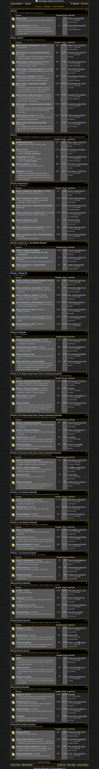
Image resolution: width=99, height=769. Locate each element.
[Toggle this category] (86, 10)
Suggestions (20, 171)
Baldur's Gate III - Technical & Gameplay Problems (34, 104)
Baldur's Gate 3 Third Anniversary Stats (82, 45)
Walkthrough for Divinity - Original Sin (81, 302)
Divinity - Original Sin (19, 273)
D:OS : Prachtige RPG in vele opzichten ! (82, 754)
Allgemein (19, 628)
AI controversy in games (76, 149)
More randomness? (74, 324)
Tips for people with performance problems (83, 544)
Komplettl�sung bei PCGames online (81, 530)
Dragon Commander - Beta (25, 354)
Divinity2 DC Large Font (76, 514)
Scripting (37, 252)
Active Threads (58, 6)
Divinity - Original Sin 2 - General (27, 198)
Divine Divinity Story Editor (77, 716)
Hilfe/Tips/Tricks (22, 437)
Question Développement (77, 560)
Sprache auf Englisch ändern (78, 157)
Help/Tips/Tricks (21, 395)
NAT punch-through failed (77, 354)
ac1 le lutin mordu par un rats (78, 667)
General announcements (24, 142)
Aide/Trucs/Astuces (23, 475)
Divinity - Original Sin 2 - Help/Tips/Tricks (30, 213)
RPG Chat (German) (31, 160)
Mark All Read (27, 765)
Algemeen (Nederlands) (24, 754)
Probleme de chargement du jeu (79, 575)
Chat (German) (21, 157)
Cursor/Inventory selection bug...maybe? (82, 317)
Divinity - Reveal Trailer (76, 18)
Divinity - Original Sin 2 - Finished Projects (31, 265)
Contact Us (61, 765)
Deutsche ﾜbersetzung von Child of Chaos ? (83, 628)
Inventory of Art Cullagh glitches (79, 95)
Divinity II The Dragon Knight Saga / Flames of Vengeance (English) (36, 374)
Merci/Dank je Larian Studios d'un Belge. (82, 460)
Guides (32, 252)
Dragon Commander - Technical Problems (30, 361)
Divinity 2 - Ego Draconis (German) (24, 522)
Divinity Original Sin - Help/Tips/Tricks (29, 302)
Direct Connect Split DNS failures (79, 234)
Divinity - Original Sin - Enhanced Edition (30, 280)
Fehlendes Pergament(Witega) (78, 537)
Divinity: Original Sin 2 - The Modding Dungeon (29, 243)
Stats (42, 252)
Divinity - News (21, 18)
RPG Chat (28, 153)
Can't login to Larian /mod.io (77, 164)
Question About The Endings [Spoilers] (81, 213)
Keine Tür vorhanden (75, 444)
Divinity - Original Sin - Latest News (28, 288)
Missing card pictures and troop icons (81, 361)
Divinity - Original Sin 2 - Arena (26, 220)
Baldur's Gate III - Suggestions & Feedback (31, 83)
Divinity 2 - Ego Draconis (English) (24, 492)
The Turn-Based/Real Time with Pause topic (83, 122)
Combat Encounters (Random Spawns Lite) (83, 104)
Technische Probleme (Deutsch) (27, 746)
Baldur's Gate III (17, 38)
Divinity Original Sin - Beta (25, 324)
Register (76, 3)
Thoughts (71, 388)
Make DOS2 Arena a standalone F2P (81, 205)
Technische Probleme (23, 444)
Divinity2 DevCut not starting (78, 403)
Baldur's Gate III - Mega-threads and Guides (31, 122)
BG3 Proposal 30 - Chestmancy (79, 83)
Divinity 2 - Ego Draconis (24, 499)
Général (18, 658)
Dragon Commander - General (26, 347)
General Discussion (23, 25)
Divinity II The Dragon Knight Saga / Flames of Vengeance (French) (36, 453)
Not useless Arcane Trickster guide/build (82, 62)
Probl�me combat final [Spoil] (78, 467)
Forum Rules (16, 765)
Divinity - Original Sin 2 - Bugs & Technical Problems (34, 234)
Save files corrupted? (75, 612)
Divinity (14, 11)
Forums (28, 3)
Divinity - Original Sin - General (27, 295)
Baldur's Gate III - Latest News (26, 45)
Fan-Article (72, 437)
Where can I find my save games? (80, 702)
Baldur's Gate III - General (25, 115)
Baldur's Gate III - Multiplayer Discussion (30, 69)
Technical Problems (23, 612)
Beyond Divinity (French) (20, 651)
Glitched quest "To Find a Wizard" (80, 381)
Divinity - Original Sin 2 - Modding (27, 250)
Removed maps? (74, 220)
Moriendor (71, 694)
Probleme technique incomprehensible (81, 677)
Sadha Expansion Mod (76, 265)
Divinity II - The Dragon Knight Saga (28, 381)
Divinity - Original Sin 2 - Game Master (29, 227)
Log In (85, 3)
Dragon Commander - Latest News (28, 340)
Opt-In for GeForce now (76, 598)
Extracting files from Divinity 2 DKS (80, 423)
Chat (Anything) (36, 153)
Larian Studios (16, 3)
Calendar (47, 6)
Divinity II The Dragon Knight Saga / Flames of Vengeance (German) (36, 415)
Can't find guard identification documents (82, 605)
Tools (46, 252)
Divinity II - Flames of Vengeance (27, 388)
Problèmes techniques (24, 482)
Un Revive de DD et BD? (76, 658)
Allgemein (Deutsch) (23, 732)
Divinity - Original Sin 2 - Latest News (29, 191)
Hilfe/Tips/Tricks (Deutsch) (25, 739)
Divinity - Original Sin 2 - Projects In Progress (32, 257)
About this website (22, 164)
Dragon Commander (18, 332)
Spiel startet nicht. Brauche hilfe (79, 746)
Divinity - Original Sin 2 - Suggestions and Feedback (34, 205)
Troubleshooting (22, 254)
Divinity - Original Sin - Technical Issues (30, 317)
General (14, 135)
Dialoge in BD (73, 635)
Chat (17, 149)
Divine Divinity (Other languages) (23, 724)
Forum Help (71, 765)
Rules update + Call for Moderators (80, 142)
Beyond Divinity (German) (20, 620)
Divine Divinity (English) (20, 687)
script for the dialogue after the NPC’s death (83, 250)
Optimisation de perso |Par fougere (80, 567)
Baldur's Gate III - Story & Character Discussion (33, 52)
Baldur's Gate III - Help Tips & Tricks (29, 95)
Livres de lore (72, 475)
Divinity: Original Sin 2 (19, 183)
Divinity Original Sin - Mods (25, 309)
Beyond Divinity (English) (20, 583)
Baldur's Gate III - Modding (25, 76)
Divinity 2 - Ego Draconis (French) (23, 553)
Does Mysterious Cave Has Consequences (83, 507)
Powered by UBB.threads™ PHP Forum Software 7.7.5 (49, 768)
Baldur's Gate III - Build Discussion (28, 62)
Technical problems (22, 403)
